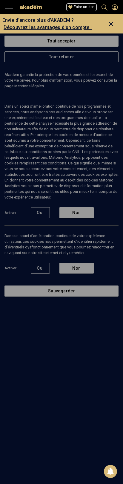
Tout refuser (61, 56)
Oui (40, 212)
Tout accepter (61, 41)
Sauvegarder (61, 290)
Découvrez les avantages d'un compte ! (48, 27)
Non (76, 212)
